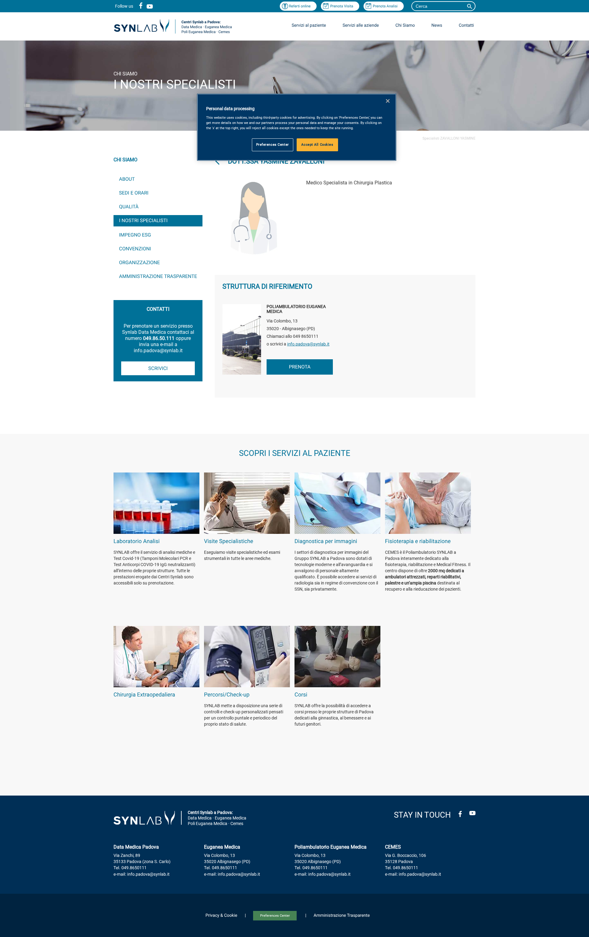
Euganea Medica (222, 847)
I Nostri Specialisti (143, 220)
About (127, 179)
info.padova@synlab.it (308, 344)
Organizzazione (139, 262)
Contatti (466, 25)
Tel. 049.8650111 (130, 868)
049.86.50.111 (158, 338)
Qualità (129, 207)
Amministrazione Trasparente (158, 276)
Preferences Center (275, 916)
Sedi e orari (133, 193)
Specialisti (430, 138)
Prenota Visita (341, 6)
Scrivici (157, 368)
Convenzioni (135, 249)
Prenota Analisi (385, 6)
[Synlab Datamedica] (173, 33)
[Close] (388, 101)
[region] (296, 127)
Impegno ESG (135, 235)
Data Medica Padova (136, 847)
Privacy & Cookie (221, 915)
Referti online (300, 6)
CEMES (393, 847)
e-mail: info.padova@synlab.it (142, 874)
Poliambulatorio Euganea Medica (330, 847)
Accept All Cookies (317, 144)
